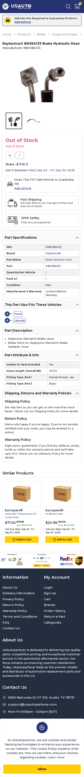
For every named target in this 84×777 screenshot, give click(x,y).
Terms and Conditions (19, 616)
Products (24, 34)
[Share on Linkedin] (23, 164)
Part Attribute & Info (22, 355)
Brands (49, 605)
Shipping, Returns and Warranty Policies (38, 393)
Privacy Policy (13, 599)
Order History (55, 611)
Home (6, 34)
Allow (42, 769)
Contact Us (11, 628)
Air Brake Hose (53, 513)
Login (48, 587)
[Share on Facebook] (17, 164)
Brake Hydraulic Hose (59, 259)
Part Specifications (21, 237)
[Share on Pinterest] (20, 164)
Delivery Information (18, 593)
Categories (52, 622)
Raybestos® (53, 253)
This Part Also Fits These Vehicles (33, 305)
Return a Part (54, 616)
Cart (47, 599)
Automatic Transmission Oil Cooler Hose (20, 515)
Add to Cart (23, 539)
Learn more (56, 757)
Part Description (18, 330)
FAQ (5, 622)
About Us (9, 587)
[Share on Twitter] (26, 164)
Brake (41, 34)
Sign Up (50, 593)
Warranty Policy (14, 611)
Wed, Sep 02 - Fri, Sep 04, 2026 (52, 170)
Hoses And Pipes (64, 34)
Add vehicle (22, 188)
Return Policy (13, 605)
